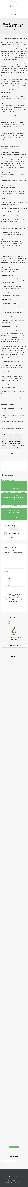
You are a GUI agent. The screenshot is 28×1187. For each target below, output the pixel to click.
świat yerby (16, 445)
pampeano (5, 443)
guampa (19, 439)
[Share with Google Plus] (15, 457)
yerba (3, 447)
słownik (4, 445)
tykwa (23, 445)
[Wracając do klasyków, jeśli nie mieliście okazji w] (22, 686)
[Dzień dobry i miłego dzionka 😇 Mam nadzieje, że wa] (6, 726)
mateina (4, 441)
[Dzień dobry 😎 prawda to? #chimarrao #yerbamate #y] (6, 749)
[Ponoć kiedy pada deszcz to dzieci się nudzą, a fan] (14, 723)
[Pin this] (17, 457)
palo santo (18, 441)
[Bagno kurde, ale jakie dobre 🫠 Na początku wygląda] (22, 726)
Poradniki (14, 22)
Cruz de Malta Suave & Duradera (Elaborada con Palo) (14, 514)
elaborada (12, 439)
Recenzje (11, 483)
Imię (6, 571)
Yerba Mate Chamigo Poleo (14, 486)
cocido (4, 437)
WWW (7, 585)
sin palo (20, 443)
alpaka (4, 434)
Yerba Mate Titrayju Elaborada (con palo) (14, 498)
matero (10, 441)
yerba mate (10, 447)
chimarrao (17, 434)
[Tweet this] (13, 457)
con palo (10, 437)
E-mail (7, 578)
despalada (5, 439)
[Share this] (10, 457)
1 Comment (14, 453)
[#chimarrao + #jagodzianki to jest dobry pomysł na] (14, 671)
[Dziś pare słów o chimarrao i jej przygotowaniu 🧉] (22, 942)
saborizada (13, 443)
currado (16, 437)
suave (9, 445)
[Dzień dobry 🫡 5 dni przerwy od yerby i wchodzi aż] (6, 671)
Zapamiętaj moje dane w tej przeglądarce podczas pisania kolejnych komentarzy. (14, 597)
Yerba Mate (16, 483)
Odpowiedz (14, 529)
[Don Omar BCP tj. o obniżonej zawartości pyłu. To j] (14, 784)
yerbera (18, 447)
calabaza (10, 434)
